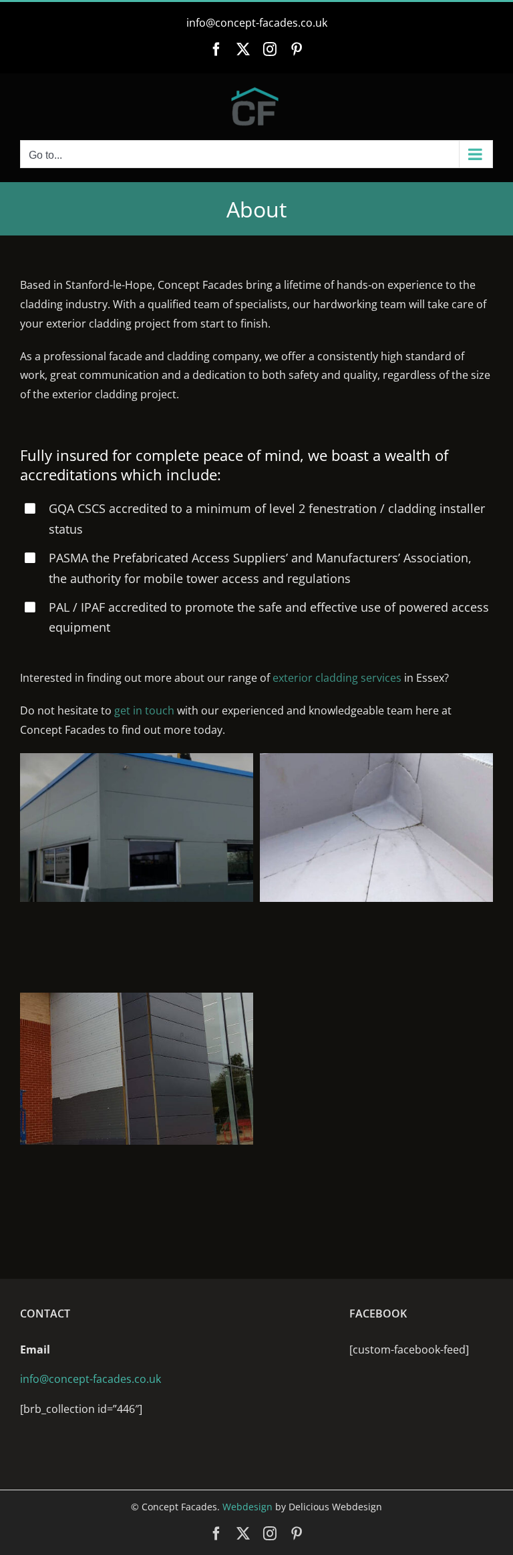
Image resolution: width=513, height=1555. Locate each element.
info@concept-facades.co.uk (256, 22)
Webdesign (247, 1506)
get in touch (144, 710)
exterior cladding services (337, 677)
